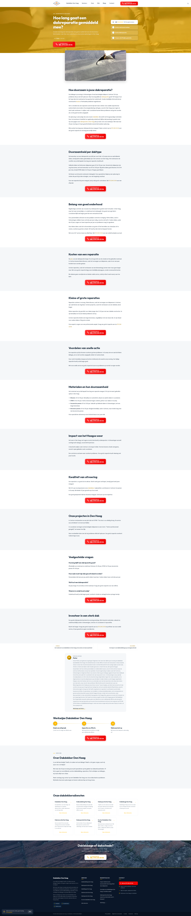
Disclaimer (131, 914)
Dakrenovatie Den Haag (87, 892)
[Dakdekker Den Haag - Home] (56, 3)
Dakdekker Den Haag (72, 3)
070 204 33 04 (115, 128)
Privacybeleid (107, 914)
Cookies (125, 914)
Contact (111, 3)
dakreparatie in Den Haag (87, 122)
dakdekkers (91, 488)
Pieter (57, 38)
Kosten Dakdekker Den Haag (88, 899)
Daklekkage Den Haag (86, 889)
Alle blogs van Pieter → (79, 708)
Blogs (104, 3)
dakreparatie (105, 97)
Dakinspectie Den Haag (87, 885)
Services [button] (84, 3)
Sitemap (136, 914)
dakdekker (96, 117)
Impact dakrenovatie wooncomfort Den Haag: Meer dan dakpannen (107, 884)
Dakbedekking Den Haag (87, 882)
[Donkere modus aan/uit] (188, 3)
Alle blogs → (103, 902)
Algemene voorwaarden (117, 914)
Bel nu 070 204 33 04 (127, 883)
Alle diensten (84, 903)
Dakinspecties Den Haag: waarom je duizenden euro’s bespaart (107, 897)
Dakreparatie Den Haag (63, 13)
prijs (71, 259)
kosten (78, 101)
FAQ (98, 3)
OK (30, 911)
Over (92, 3)
